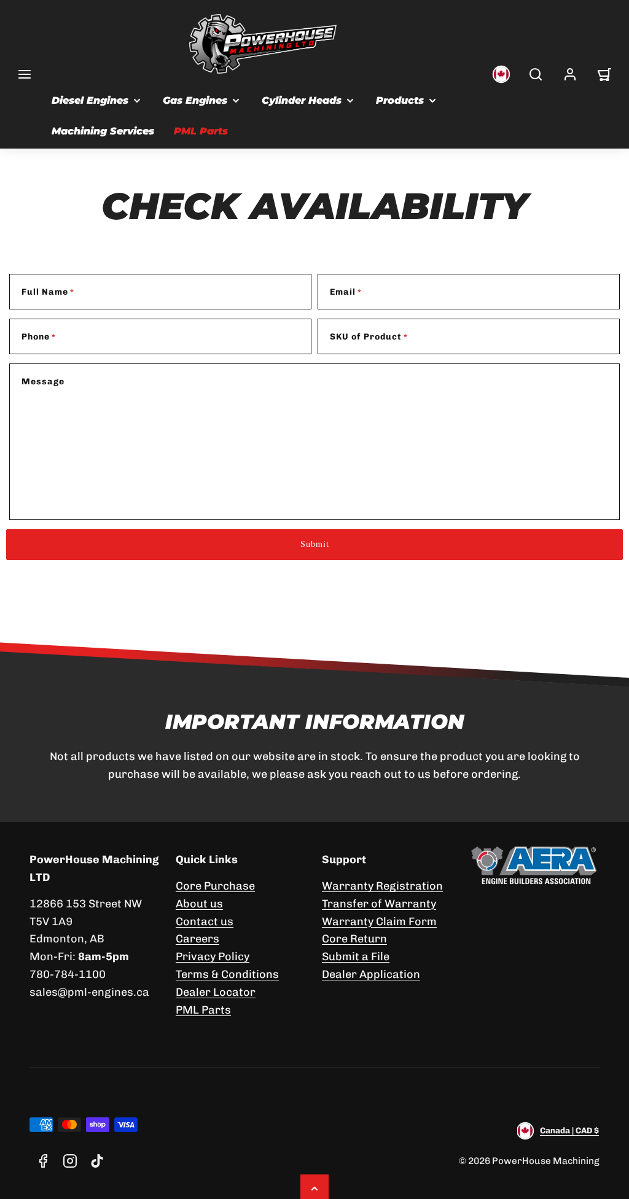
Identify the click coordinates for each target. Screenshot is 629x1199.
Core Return (354, 938)
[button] (24, 74)
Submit (314, 544)
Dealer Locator (216, 992)
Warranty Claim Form (379, 921)
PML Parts (201, 131)
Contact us (204, 921)
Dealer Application (371, 974)
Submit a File (355, 956)
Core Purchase (215, 886)
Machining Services (103, 131)
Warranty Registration (382, 886)
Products (400, 100)
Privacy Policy (212, 956)
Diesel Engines (90, 100)
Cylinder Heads (302, 100)
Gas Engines (195, 100)
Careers (197, 938)
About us (199, 903)
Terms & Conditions (227, 974)
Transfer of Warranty (379, 903)
